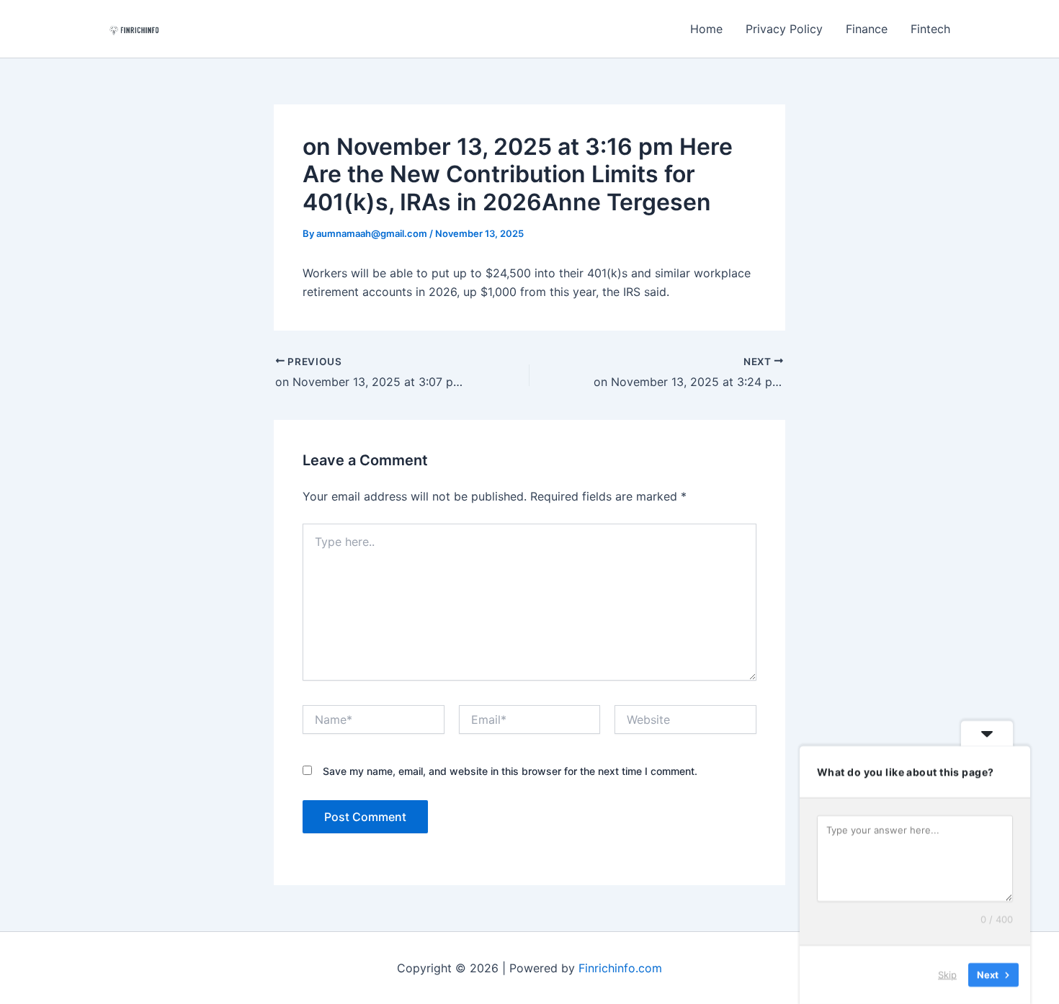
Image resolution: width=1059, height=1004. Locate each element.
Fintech (930, 29)
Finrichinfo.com (620, 968)
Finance (867, 29)
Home (706, 29)
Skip (947, 974)
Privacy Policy (784, 29)
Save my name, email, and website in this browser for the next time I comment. (510, 771)
